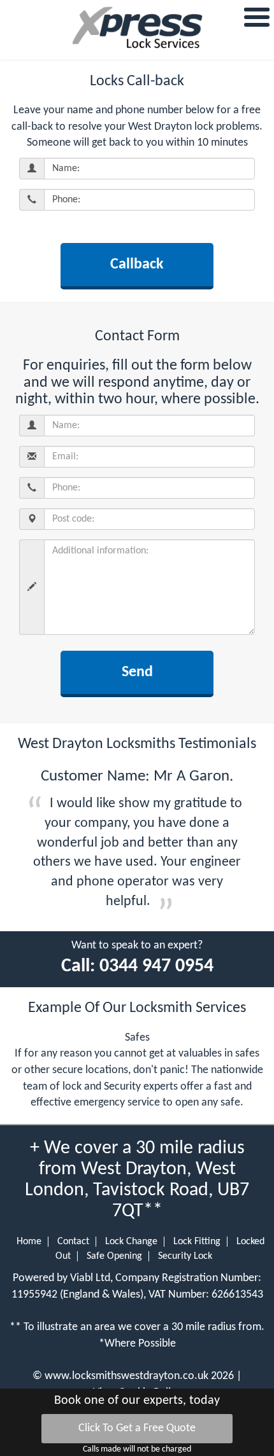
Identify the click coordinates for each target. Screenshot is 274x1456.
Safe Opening (114, 1256)
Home (29, 1242)
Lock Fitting (196, 1242)
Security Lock (185, 1256)
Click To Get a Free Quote (137, 1428)
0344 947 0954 (156, 966)
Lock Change (131, 1242)
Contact (73, 1242)
